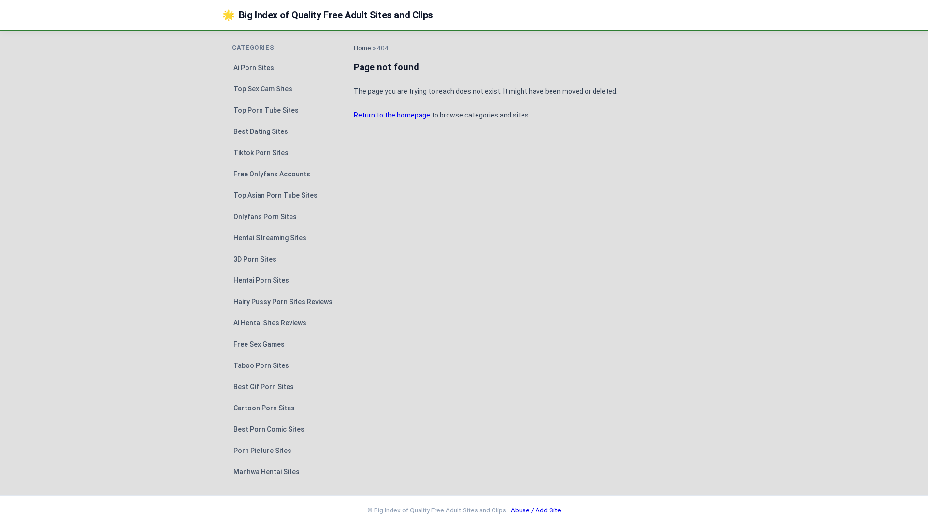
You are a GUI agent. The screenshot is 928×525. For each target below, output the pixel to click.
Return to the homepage (392, 115)
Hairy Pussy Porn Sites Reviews (283, 302)
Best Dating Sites (260, 131)
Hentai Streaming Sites (269, 238)
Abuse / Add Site (536, 510)
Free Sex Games (259, 344)
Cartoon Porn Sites (264, 408)
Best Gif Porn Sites (263, 387)
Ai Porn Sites (253, 68)
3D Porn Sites (254, 259)
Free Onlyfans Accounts (271, 174)
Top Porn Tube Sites (266, 110)
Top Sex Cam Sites (262, 89)
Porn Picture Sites (262, 450)
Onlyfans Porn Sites (265, 216)
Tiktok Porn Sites (261, 153)
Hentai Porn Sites (261, 280)
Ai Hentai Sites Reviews (269, 323)
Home (362, 48)
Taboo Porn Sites (261, 365)
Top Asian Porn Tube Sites (275, 195)
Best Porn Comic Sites (268, 429)
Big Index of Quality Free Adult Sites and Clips (327, 15)
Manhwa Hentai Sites (266, 472)
